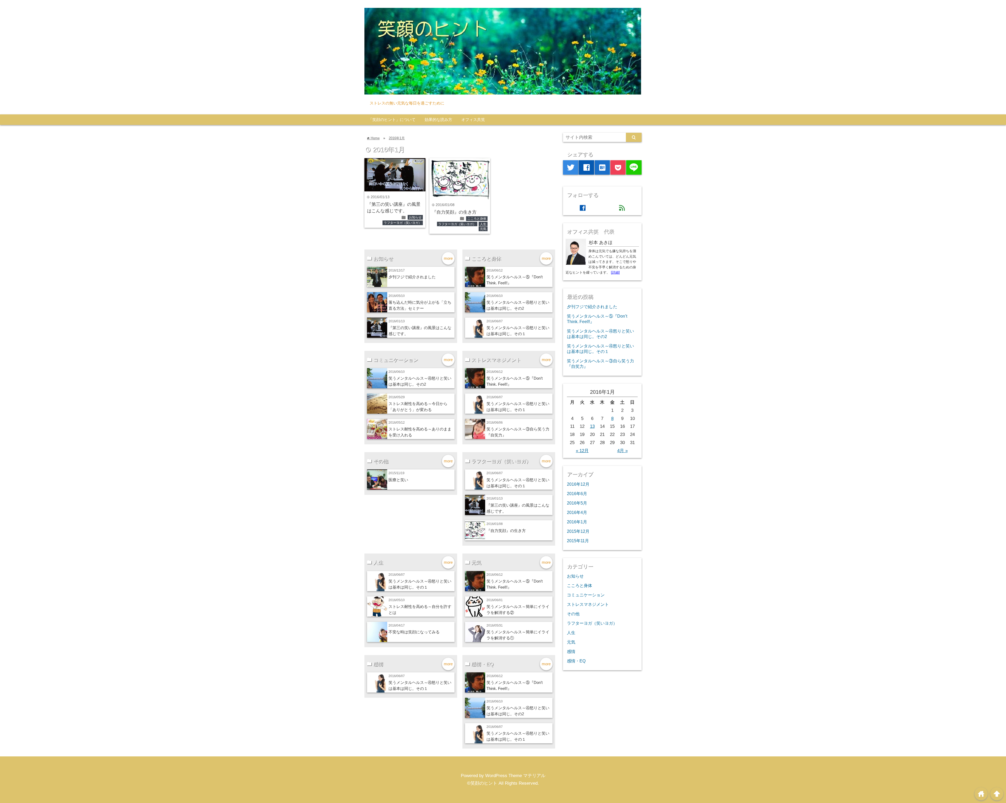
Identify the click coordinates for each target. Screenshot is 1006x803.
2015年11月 (578, 540)
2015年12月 (578, 531)
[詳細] (615, 272)
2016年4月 (577, 512)
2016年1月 (397, 138)
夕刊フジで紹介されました (412, 277)
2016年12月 (578, 484)
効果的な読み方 (438, 119)
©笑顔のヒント (482, 783)
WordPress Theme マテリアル (515, 775)
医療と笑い (398, 480)
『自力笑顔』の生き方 (454, 212)
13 (592, 426)
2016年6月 (577, 493)
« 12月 (582, 450)
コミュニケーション (586, 594)
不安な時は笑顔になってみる (414, 632)
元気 (483, 229)
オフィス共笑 (473, 119)
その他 (573, 613)
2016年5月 (577, 503)
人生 (483, 224)
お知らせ (415, 217)
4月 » (622, 450)
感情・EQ (576, 660)
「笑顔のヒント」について (391, 119)
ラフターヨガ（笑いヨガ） (403, 223)
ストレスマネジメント (588, 604)
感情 (571, 651)
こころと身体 (476, 218)
